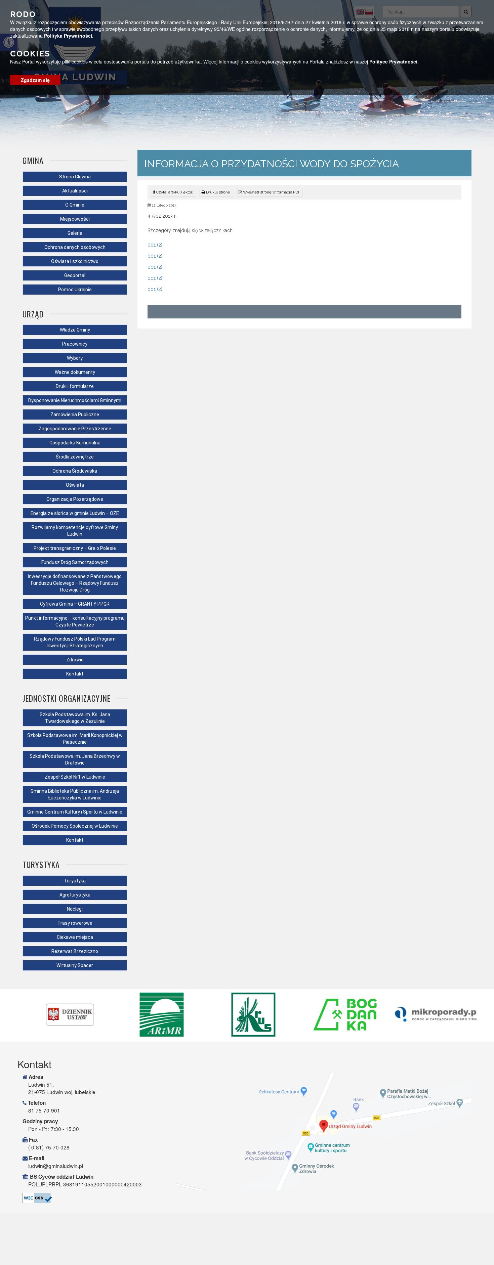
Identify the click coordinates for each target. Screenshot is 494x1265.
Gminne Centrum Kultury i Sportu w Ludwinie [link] (74, 812)
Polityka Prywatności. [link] (68, 35)
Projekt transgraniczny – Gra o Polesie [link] (75, 548)
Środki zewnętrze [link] (75, 457)
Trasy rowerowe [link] (74, 923)
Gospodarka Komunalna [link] (74, 442)
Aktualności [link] (75, 190)
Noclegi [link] (75, 909)
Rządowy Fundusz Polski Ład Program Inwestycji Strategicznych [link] (75, 642)
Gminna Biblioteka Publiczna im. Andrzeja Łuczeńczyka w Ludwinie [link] (75, 794)
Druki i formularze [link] (75, 386)
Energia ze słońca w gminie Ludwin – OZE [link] (75, 513)
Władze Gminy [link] (75, 330)
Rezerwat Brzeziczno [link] (74, 951)
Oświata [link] (75, 485)
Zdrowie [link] (75, 659)
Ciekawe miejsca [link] (75, 937)
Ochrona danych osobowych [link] (75, 247)
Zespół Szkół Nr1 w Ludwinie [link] (75, 777)
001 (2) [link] (155, 245)
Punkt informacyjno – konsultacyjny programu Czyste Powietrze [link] (75, 621)
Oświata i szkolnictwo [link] (74, 261)
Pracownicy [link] (74, 344)
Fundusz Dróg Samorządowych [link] (75, 562)
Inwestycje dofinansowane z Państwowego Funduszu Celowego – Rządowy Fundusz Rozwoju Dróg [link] (75, 583)
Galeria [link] (75, 233)
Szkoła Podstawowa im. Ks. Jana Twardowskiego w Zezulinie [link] (75, 718)
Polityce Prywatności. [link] (394, 61)
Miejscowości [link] (75, 219)
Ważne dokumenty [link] (75, 372)
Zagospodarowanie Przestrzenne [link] (75, 428)
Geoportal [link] (74, 275)
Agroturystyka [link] (74, 895)
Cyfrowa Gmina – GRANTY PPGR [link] (75, 604)
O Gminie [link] (74, 205)
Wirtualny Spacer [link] (74, 965)
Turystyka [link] (75, 880)
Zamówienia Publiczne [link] (74, 414)
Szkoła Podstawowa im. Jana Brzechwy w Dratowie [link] (75, 759)
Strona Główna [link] (75, 176)
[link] (216, 192)
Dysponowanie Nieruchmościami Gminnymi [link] (74, 400)
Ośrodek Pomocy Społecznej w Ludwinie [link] (75, 826)
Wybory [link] (75, 358)
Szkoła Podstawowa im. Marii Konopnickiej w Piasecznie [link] (75, 739)
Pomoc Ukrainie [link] (75, 289)
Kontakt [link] (74, 674)
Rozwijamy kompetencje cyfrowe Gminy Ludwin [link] (75, 531)
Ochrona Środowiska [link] (74, 471)
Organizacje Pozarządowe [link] (74, 499)
